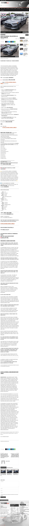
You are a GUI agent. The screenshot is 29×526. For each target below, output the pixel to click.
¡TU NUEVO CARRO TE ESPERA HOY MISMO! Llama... (25, 54)
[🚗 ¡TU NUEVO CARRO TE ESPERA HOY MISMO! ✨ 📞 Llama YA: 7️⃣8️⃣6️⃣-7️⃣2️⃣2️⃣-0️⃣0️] (21, 54)
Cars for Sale (8, 8)
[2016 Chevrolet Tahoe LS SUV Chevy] (9, 471)
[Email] (6, 41)
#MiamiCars (2, 10)
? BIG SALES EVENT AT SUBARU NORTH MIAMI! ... (25, 41)
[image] (5, 503)
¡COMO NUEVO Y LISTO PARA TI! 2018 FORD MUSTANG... (25, 45)
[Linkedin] (13, 41)
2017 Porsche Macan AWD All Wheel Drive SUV (3, 475)
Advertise (22, 8)
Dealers (15, 8)
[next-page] (2, 476)
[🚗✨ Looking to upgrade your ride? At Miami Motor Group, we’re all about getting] (21, 49)
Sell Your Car (12, 8)
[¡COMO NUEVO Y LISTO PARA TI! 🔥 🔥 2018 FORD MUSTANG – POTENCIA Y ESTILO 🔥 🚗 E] (21, 45)
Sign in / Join (2, 0)
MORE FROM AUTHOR (10, 467)
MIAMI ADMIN (2, 38)
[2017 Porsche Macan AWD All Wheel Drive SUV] (3, 471)
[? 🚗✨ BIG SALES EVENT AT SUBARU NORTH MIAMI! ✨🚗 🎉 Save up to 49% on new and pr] (21, 41)
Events (4, 8)
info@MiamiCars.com (3, 517)
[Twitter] (27, 0)
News (5, 0)
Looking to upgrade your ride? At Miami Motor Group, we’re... (25, 49)
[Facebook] (26, 0)
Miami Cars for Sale (3, 34)
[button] (27, 8)
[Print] (11, 41)
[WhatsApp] (14, 41)
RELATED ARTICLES (3, 467)
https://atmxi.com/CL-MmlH (9, 127)
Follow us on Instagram (4, 500)
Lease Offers (18, 8)
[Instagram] (3, 525)
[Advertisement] (10, 63)
